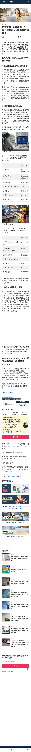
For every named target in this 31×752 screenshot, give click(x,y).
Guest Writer (9, 37)
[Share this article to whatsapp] (27, 750)
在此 (14, 384)
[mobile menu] (28, 2)
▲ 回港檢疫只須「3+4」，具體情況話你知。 (15, 522)
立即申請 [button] (16, 437)
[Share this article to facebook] (4, 750)
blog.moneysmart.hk (11, 469)
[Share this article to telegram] (12, 750)
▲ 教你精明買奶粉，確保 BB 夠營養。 (15, 536)
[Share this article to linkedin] (19, 750)
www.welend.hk (14, 444)
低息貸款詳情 (7, 392)
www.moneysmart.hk (13, 476)
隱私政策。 (11, 671)
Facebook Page (7, 472)
